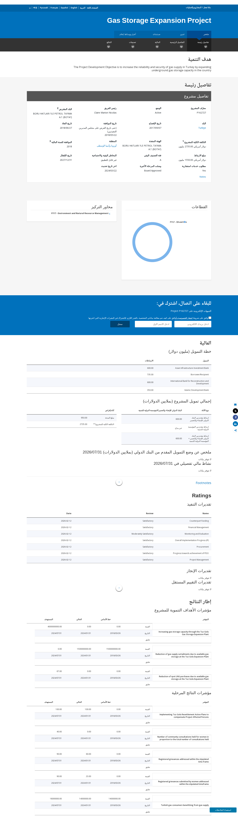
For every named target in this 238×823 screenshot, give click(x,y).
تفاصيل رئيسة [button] (203, 42)
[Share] (235, 417)
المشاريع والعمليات (193, 7)
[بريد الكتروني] (235, 404)
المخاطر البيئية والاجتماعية (104, 155)
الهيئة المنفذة (155, 141)
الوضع (158, 108)
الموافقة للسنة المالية (61, 142)
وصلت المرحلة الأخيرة (150, 166)
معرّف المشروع (198, 108)
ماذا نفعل (207, 7)
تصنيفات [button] (132, 42)
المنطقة (113, 141)
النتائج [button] (109, 42)
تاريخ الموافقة (110, 123)
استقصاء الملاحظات (223, 810)
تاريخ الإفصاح (155, 123)
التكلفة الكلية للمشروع (194, 142)
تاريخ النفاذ (67, 123)
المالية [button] (157, 42)
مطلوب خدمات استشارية (194, 166)
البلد (204, 123)
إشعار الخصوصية (185, 317)
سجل (120, 324)
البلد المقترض (64, 109)
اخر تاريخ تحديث (109, 166)
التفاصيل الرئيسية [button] (177, 42)
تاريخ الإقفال (66, 155)
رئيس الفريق (110, 108)
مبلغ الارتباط (200, 155)
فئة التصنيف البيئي (152, 155)
